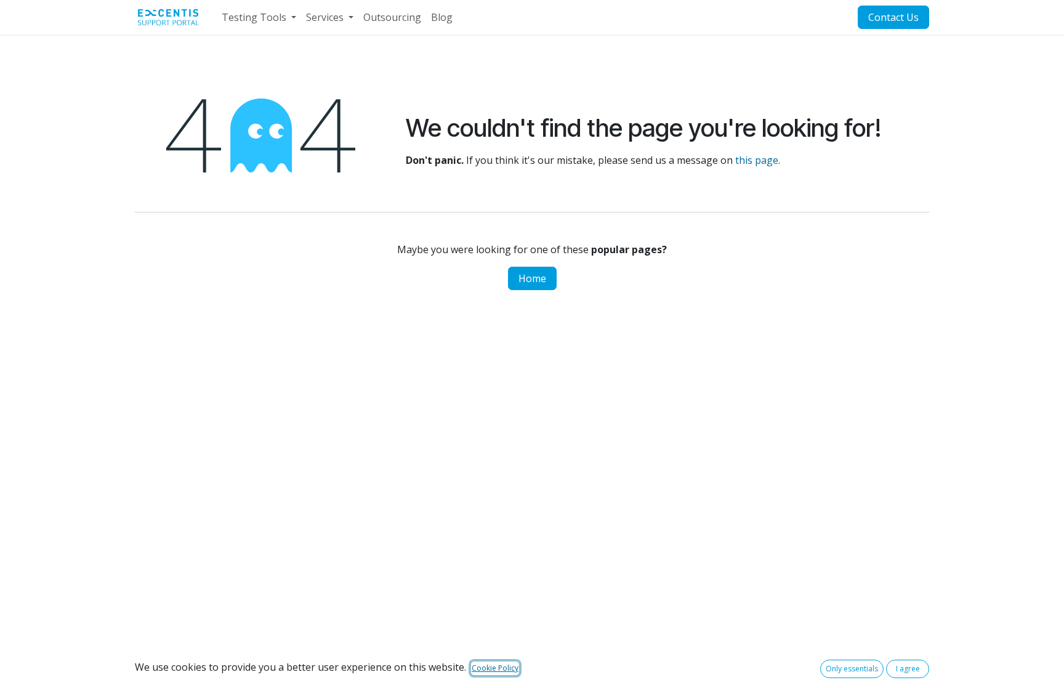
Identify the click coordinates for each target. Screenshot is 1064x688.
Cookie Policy (495, 668)
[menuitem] (259, 17)
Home (532, 278)
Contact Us (893, 17)
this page (756, 160)
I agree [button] (908, 668)
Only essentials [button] (852, 668)
